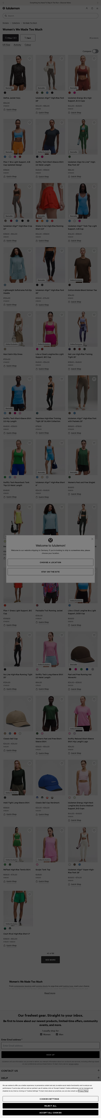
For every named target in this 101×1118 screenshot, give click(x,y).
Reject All (50, 1105)
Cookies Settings (49, 1098)
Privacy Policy (83, 1091)
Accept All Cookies (50, 1112)
